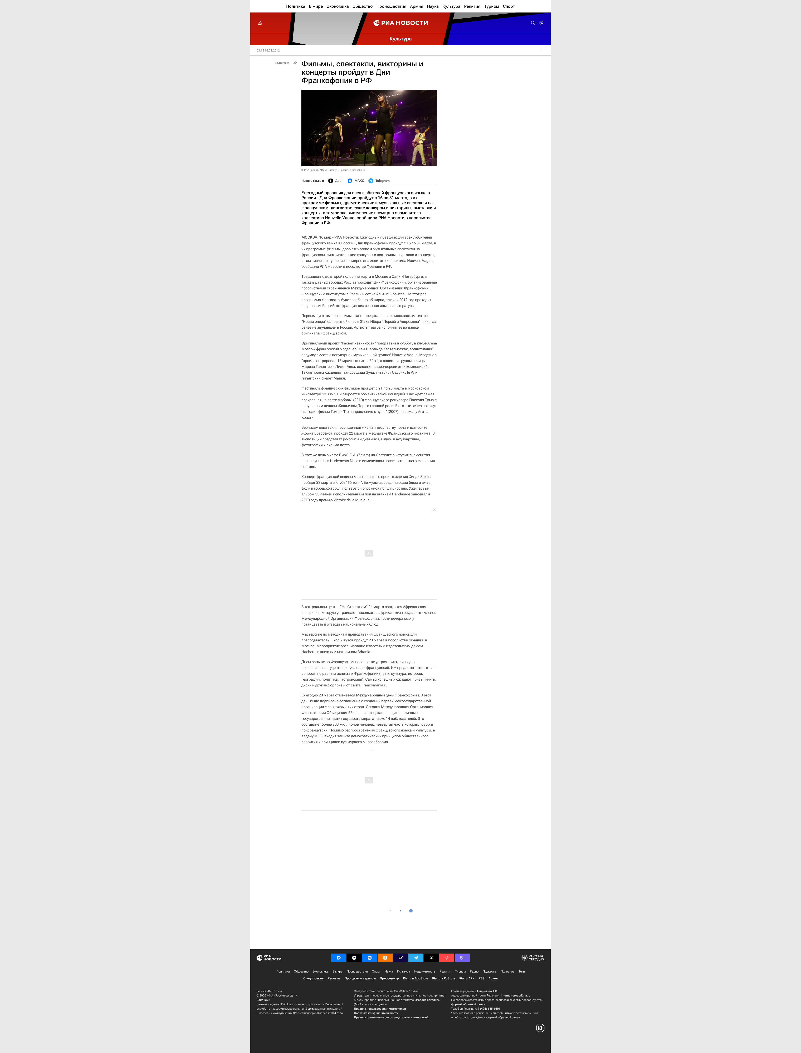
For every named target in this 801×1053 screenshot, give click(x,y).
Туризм (460, 971)
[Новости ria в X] (431, 958)
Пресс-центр (389, 978)
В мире (337, 971)
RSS (481, 978)
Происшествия (357, 971)
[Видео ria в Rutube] (400, 958)
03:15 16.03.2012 (268, 50)
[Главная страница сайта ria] (400, 23)
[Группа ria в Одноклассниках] (385, 958)
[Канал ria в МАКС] (338, 958)
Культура (403, 971)
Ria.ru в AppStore (415, 978)
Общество (301, 971)
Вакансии (263, 999)
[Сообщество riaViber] (462, 958)
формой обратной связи (468, 1004)
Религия (445, 971)
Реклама (334, 978)
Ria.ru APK (467, 978)
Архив (493, 978)
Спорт (376, 971)
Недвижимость (425, 971)
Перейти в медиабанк (352, 169)
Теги (522, 971)
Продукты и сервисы (360, 978)
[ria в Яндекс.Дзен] (354, 958)
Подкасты (489, 971)
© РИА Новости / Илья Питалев (319, 169)
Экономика (320, 971)
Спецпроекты (313, 978)
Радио (474, 971)
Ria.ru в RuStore (443, 978)
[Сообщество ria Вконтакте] (369, 958)
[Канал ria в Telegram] (415, 958)
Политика (283, 971)
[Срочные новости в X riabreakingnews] (446, 958)
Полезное (507, 971)
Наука (389, 971)
